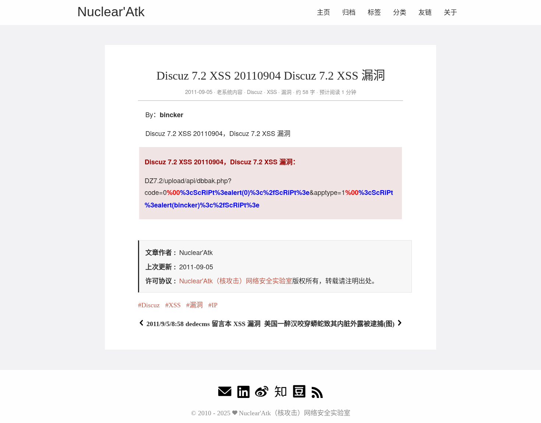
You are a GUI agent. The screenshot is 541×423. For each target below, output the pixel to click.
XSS (271, 91)
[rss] (317, 393)
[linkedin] (243, 393)
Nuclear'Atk (111, 11)
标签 (374, 12)
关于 (450, 12)
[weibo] (261, 393)
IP (215, 305)
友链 (425, 12)
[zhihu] (280, 393)
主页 (323, 12)
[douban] (299, 393)
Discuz (254, 91)
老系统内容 (229, 91)
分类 (399, 12)
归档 (349, 12)
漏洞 (286, 91)
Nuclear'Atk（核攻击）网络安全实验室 (235, 280)
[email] (224, 393)
